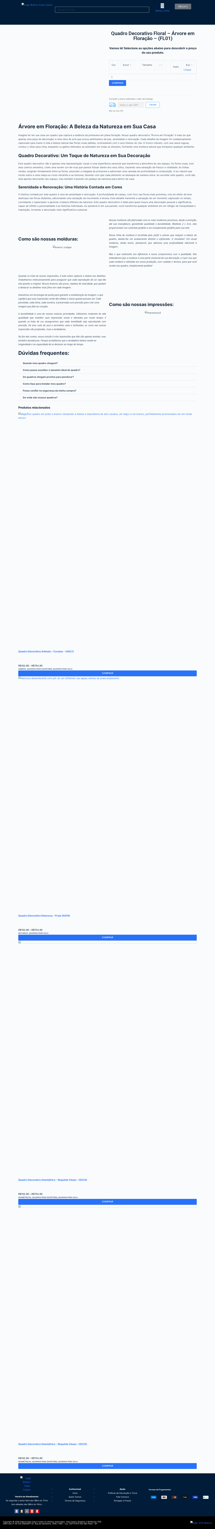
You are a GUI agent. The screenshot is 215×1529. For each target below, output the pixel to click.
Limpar (187, 69)
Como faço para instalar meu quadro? (44, 383)
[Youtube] (32, 1511)
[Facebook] (16, 1511)
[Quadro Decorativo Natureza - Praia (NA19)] (107, 795)
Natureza (23, 933)
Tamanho (147, 64)
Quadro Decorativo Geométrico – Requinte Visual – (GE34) (52, 1179)
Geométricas (24, 1197)
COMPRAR (117, 83)
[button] (107, 363)
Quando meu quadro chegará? (40, 363)
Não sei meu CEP (116, 111)
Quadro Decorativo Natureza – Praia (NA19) (44, 915)
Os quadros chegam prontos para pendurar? (48, 376)
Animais (22, 669)
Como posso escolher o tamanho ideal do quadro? (51, 370)
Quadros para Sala (62, 669)
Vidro (176, 66)
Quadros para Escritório (39, 669)
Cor (114, 64)
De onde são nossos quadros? (40, 397)
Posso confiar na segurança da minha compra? (49, 390)
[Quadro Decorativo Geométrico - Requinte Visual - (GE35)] (107, 1323)
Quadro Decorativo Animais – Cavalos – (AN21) (46, 651)
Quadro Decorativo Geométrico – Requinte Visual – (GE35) (52, 1444)
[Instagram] (22, 1511)
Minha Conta (162, 10)
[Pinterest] (37, 1511)
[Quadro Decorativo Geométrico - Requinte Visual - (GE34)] (107, 1059)
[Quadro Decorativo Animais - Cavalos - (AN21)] (107, 531)
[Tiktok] (27, 1511)
